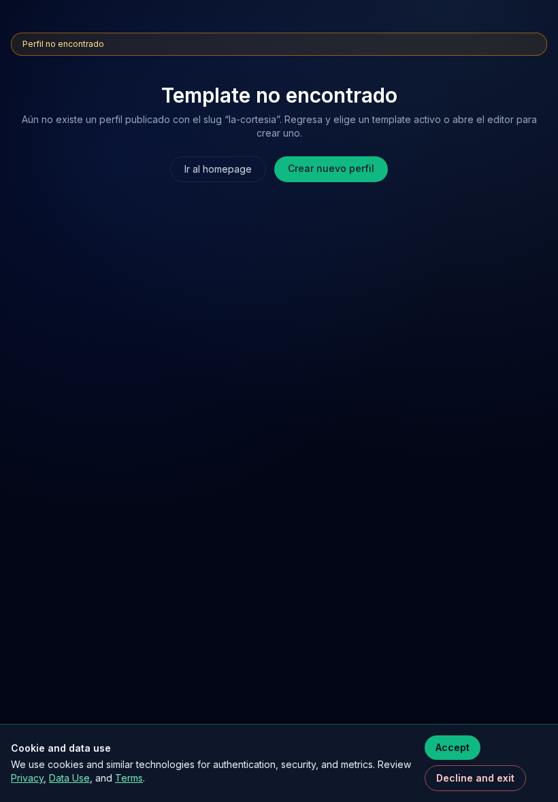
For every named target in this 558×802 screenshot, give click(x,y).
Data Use (69, 778)
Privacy (27, 778)
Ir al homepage (218, 169)
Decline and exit (475, 778)
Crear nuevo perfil (331, 168)
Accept (453, 747)
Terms (129, 778)
